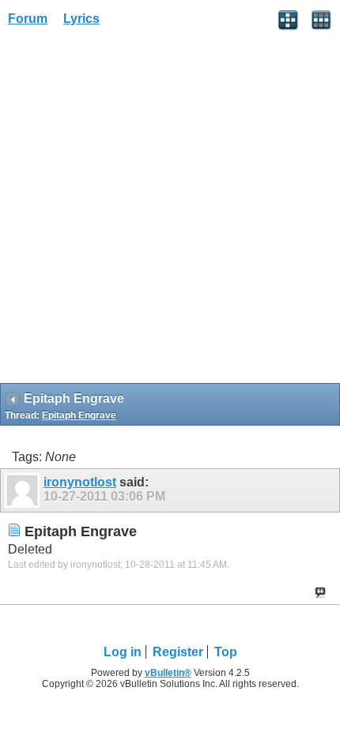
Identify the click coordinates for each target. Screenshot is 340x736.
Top (225, 652)
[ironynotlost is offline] (24, 490)
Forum (27, 18)
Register (178, 652)
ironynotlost (79, 482)
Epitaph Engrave (79, 415)
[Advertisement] (170, 210)
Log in (123, 652)
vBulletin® (168, 672)
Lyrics (81, 18)
